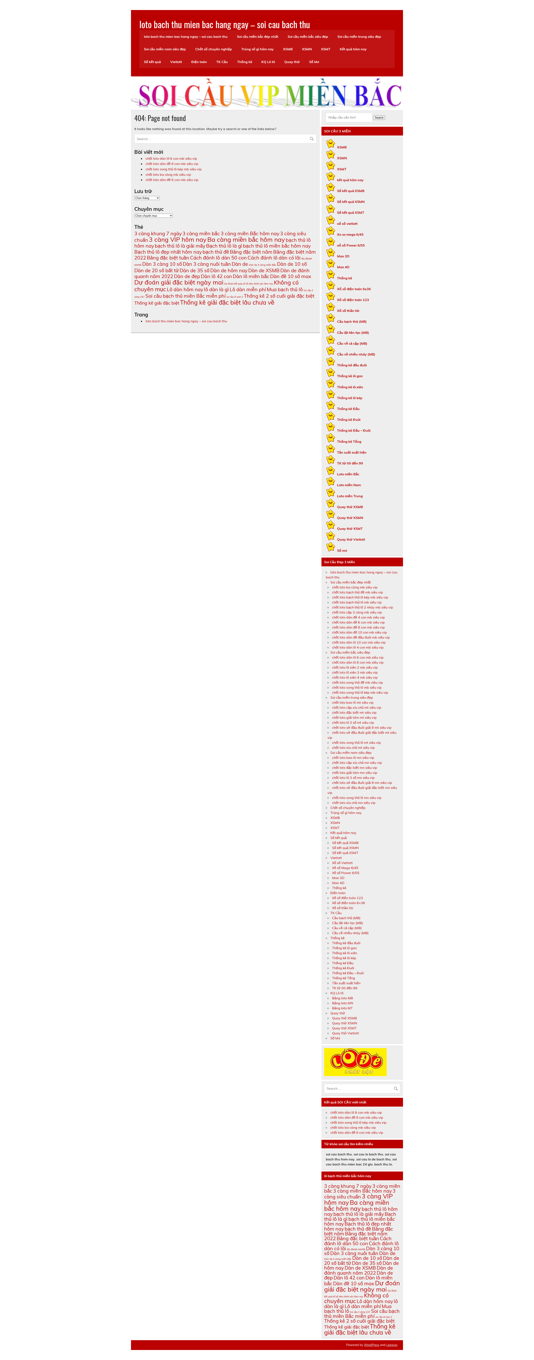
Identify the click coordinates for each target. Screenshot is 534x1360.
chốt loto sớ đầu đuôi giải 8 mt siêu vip (362, 727)
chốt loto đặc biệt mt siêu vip (354, 712)
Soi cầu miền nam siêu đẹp (165, 49)
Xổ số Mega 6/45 (345, 868)
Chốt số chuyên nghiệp (213, 49)
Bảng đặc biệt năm (251, 252)
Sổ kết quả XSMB (350, 191)
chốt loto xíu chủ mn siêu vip (353, 803)
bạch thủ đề (216, 252)
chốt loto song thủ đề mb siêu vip (357, 682)
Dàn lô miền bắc (251, 276)
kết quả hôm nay (350, 180)
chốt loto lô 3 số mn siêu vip (353, 778)
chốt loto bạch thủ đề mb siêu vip (357, 592)
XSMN (307, 49)
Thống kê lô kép (349, 398)
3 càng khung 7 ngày (158, 233)
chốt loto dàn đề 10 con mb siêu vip (359, 632)
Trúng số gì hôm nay (257, 49)
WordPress (371, 1345)
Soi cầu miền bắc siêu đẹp (308, 36)
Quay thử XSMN (350, 518)
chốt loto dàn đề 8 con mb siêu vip (172, 164)
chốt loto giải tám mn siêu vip (354, 772)
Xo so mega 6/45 (350, 234)
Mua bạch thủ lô (285, 289)
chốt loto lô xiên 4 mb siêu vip (355, 677)
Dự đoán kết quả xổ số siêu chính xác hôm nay (248, 283)
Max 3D (343, 256)
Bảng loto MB (342, 998)
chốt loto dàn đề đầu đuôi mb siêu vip (361, 637)
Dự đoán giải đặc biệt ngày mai (178, 282)
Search (379, 117)
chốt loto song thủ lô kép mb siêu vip (174, 169)
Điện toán (199, 62)
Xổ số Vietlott (342, 863)
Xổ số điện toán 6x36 (354, 289)
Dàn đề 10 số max (290, 276)
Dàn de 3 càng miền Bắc (262, 264)
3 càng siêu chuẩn (359, 1194)
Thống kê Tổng (349, 441)
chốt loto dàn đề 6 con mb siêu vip (172, 180)
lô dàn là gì (216, 289)
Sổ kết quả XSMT (350, 212)
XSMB (288, 49)
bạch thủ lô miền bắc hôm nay (277, 246)
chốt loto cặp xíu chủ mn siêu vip (357, 762)
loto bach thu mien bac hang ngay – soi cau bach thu (224, 24)
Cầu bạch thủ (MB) (352, 321)
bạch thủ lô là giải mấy (180, 246)
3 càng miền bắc (201, 233)
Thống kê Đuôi (348, 419)
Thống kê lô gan (350, 376)
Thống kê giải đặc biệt (156, 303)
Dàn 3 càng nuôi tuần (207, 264)
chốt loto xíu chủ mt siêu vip (353, 747)
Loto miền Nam (349, 485)
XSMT (325, 49)
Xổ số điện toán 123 (353, 300)
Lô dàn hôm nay (185, 289)
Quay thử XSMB (350, 507)
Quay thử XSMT (350, 528)
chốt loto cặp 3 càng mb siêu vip (357, 612)
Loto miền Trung (350, 496)
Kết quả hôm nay (353, 49)
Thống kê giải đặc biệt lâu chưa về (227, 302)
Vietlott (176, 62)
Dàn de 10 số (292, 264)
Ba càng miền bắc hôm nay (246, 239)
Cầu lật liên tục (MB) (353, 332)
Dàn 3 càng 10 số (162, 264)
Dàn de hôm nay (228, 270)
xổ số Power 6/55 (351, 245)
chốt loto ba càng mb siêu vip (168, 174)
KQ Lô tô (268, 62)
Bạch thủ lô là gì (224, 246)
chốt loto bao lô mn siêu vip (353, 757)
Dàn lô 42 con (216, 276)
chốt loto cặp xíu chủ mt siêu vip (356, 707)
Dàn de (240, 264)
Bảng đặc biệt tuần (168, 258)
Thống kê (244, 62)
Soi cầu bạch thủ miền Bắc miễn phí (185, 296)
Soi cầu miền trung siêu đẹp (359, 36)
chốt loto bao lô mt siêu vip (353, 702)
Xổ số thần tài (348, 311)
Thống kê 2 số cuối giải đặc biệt (279, 296)
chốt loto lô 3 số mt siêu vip (353, 722)
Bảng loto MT (342, 1008)
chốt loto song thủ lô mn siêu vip (357, 798)
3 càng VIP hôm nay (178, 239)
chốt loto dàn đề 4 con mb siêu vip (358, 617)
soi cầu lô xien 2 (235, 296)
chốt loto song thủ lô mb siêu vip (357, 687)
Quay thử (292, 62)
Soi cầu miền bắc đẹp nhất (257, 36)
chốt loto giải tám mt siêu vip (354, 717)
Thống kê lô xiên (350, 387)
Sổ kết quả (152, 62)
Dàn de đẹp (187, 276)
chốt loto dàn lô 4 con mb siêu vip (358, 647)
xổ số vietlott (347, 223)
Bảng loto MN (342, 1003)
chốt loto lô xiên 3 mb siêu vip (355, 672)
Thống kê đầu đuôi (352, 365)
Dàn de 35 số (194, 270)
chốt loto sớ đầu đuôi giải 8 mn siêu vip (362, 783)
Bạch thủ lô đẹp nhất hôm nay (168, 252)
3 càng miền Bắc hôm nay (250, 233)
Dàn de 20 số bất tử (156, 270)
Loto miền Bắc (348, 474)
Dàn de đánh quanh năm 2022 (358, 1270)
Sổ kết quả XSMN (351, 202)
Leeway (391, 1345)
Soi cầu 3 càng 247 (360, 1312)
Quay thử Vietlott (351, 539)
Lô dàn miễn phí (248, 289)
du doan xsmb (356, 1249)
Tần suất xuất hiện (351, 452)
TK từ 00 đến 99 (350, 463)
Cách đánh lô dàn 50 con (218, 257)
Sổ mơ (342, 550)
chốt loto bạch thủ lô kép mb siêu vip (360, 597)
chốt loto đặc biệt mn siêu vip (354, 767)
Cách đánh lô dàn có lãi (274, 258)
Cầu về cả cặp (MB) (352, 343)
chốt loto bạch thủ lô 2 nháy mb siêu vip (362, 607)
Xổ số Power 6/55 (345, 873)
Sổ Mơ (314, 62)
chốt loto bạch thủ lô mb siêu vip (357, 602)
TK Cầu (222, 62)
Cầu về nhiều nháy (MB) (356, 354)
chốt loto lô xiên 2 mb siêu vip (355, 667)
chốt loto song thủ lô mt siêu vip (356, 742)
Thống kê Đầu (348, 409)
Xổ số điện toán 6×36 (348, 903)
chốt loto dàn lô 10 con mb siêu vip (359, 642)
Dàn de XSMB (264, 270)
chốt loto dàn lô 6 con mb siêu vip (171, 158)
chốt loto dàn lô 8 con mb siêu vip (358, 662)
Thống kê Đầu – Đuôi (353, 430)
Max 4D (343, 267)
